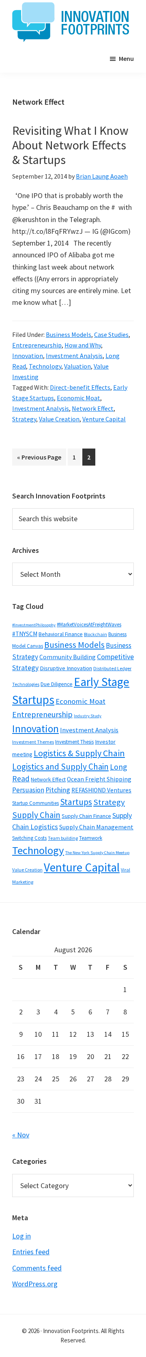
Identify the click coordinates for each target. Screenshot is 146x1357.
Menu (126, 58)
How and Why (82, 345)
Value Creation (59, 419)
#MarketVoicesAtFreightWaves (89, 624)
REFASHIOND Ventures (101, 790)
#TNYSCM (24, 634)
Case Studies (111, 334)
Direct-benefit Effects (80, 387)
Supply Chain (36, 814)
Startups (76, 801)
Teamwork (90, 838)
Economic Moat (78, 398)
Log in (21, 1236)
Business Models (68, 334)
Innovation (27, 356)
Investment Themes (33, 742)
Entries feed (30, 1251)
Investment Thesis (74, 741)
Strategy (24, 419)
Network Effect (93, 408)
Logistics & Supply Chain (79, 753)
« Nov (20, 1134)
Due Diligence (57, 684)
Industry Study (87, 715)
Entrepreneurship (37, 345)
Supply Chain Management (96, 827)
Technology (45, 366)
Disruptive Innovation (66, 668)
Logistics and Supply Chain (60, 766)
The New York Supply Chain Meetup (97, 852)
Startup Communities (35, 803)
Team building (63, 838)
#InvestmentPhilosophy (34, 625)
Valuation (77, 366)
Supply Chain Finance (86, 816)
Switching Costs (29, 838)
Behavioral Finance (61, 634)
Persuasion (28, 789)
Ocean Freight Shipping (99, 779)
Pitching (57, 789)
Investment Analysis (74, 356)
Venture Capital (104, 419)
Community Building (67, 657)
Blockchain (95, 634)
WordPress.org (35, 1283)
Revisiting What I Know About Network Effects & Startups (70, 145)
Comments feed (37, 1268)
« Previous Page (39, 459)
